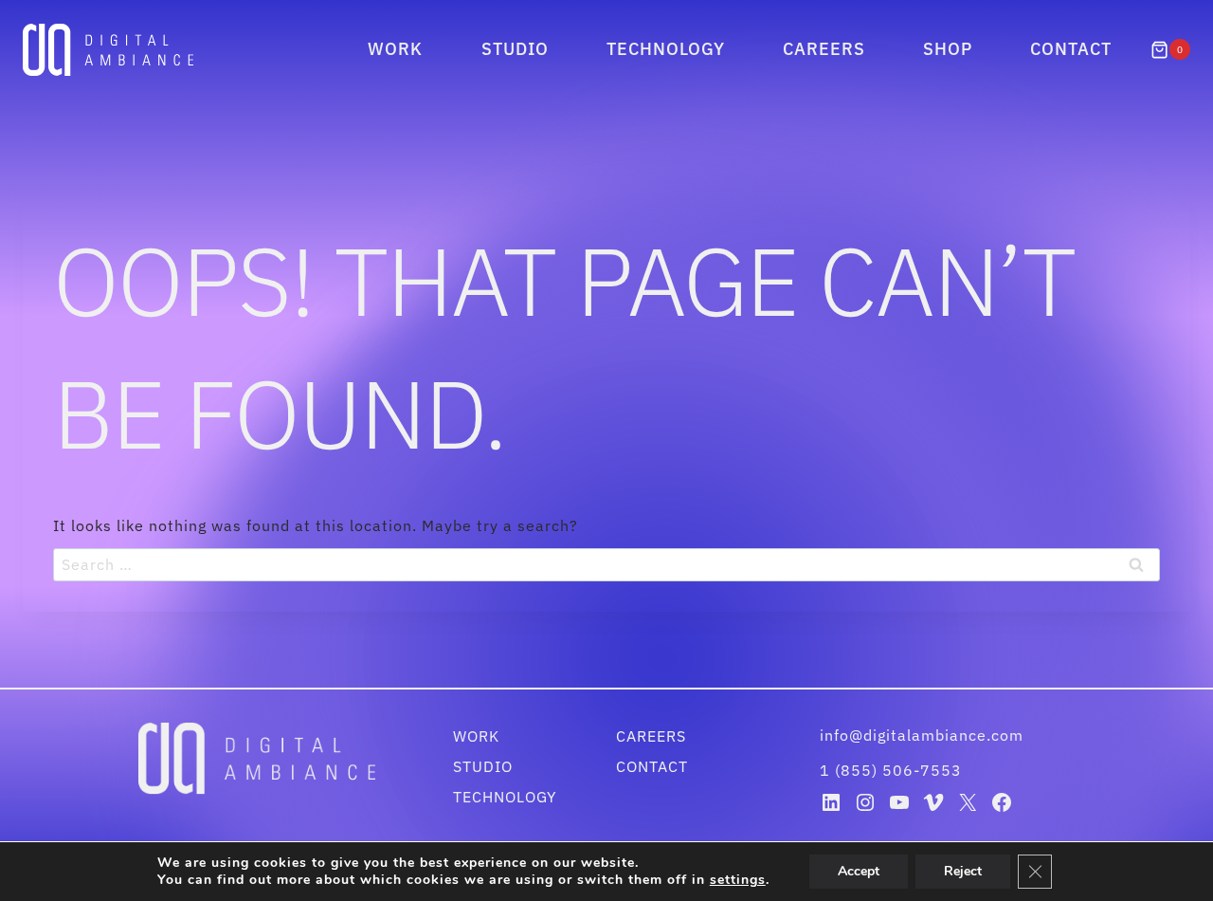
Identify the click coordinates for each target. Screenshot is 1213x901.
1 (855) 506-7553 (891, 770)
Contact (1071, 49)
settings (738, 880)
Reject (963, 871)
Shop (947, 49)
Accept (858, 871)
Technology (665, 49)
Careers (824, 49)
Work (395, 49)
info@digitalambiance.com (924, 735)
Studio (515, 49)
